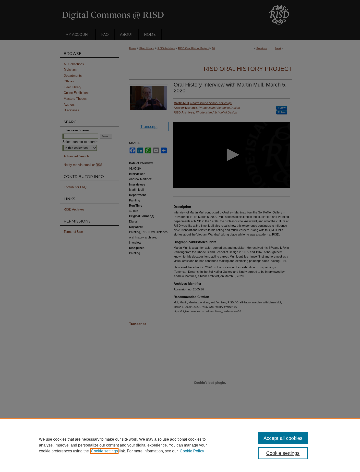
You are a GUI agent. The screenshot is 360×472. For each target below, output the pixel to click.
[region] (180, 445)
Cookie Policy (192, 451)
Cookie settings (104, 451)
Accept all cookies (283, 438)
